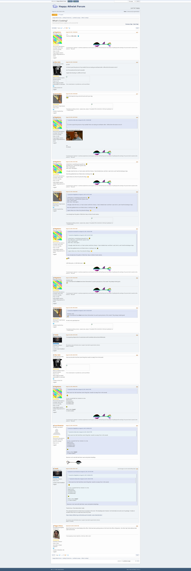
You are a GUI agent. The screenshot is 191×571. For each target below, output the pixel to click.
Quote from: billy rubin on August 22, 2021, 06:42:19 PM (79, 389)
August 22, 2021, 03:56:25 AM (71, 191)
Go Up (53, 555)
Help (128, 569)
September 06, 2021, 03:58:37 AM (72, 525)
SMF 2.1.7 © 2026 (54, 569)
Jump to (119, 561)
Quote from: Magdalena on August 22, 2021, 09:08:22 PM (79, 428)
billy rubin (57, 62)
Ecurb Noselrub (58, 425)
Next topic (136, 24)
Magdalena (57, 32)
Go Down (54, 28)
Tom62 (56, 335)
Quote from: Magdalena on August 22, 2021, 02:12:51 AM (79, 194)
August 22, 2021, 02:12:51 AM (71, 161)
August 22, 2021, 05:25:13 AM (71, 228)
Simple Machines (61, 569)
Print (137, 28)
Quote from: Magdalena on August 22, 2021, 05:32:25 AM (79, 310)
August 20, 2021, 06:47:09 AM (71, 117)
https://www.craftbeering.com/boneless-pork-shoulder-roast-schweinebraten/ (84, 515)
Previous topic (129, 24)
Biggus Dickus (58, 526)
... (63, 28)
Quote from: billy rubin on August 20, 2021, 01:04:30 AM (79, 120)
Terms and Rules (133, 569)
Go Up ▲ (138, 569)
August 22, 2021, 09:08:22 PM (71, 386)
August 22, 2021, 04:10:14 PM (71, 334)
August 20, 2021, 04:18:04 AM (71, 93)
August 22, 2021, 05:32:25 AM (71, 277)
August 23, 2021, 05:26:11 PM (71, 468)
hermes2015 (57, 94)
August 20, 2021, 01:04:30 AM (71, 62)
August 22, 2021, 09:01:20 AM (71, 307)
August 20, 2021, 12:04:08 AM (71, 32)
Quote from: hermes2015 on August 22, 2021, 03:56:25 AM (80, 231)
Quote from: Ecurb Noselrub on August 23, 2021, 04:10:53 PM (80, 471)
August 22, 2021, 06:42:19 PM (71, 354)
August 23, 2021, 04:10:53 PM (71, 425)
